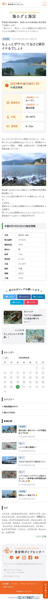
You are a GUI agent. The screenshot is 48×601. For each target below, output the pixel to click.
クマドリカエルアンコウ (19, 520)
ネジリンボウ (36, 520)
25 (11, 387)
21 (30, 382)
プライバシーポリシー (29, 584)
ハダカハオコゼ (39, 523)
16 (43, 377)
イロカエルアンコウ (19, 513)
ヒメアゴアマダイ (9, 529)
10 (5, 377)
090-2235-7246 (13, 572)
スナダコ (39, 526)
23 (43, 382)
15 (37, 377)
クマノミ (22, 529)
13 (24, 377)
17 (5, 382)
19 (18, 382)
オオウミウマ (34, 513)
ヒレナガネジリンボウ (25, 516)
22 (37, 382)
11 (11, 377)
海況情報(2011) (11, 406)
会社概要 (5, 584)
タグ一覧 (40, 536)
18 (11, 382)
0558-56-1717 (12, 570)
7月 (6, 358)
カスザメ (16, 523)
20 (24, 382)
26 (18, 387)
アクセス (14, 584)
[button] (44, 3)
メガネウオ (10, 532)
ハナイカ (5, 513)
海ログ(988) (9, 412)
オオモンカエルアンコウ (24, 526)
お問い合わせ (8, 587)
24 (5, 387)
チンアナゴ (7, 526)
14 (30, 377)
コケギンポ (32, 529)
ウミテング (26, 523)
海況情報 (6, 39)
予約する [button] (45, 592)
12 (18, 377)
